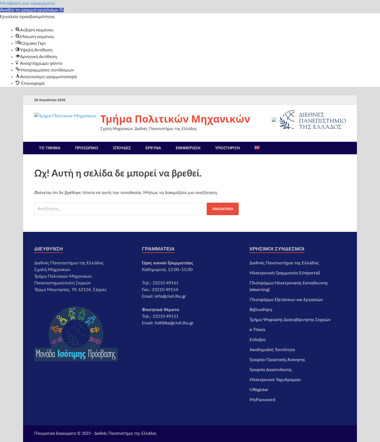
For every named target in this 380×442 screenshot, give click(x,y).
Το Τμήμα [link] (49, 148)
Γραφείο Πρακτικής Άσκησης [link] (277, 359)
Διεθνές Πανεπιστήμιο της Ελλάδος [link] (284, 263)
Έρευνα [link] (153, 148)
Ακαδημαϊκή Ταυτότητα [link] (272, 349)
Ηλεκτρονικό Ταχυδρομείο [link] (275, 380)
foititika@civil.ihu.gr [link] (174, 323)
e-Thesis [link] (257, 329)
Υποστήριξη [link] (227, 148)
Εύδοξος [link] (258, 339)
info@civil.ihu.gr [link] (170, 296)
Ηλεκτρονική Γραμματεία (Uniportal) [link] (285, 273)
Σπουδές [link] (122, 148)
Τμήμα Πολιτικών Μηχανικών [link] (175, 119)
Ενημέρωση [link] (188, 148)
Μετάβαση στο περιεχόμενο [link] (27, 3)
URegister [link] (259, 390)
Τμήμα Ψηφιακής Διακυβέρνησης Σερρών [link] (290, 319)
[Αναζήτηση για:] (136, 209)
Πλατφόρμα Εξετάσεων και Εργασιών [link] (286, 299)
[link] (32, 10)
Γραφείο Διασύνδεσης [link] (271, 369)
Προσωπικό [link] (86, 148)
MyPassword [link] (262, 400)
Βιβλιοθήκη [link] (261, 309)
